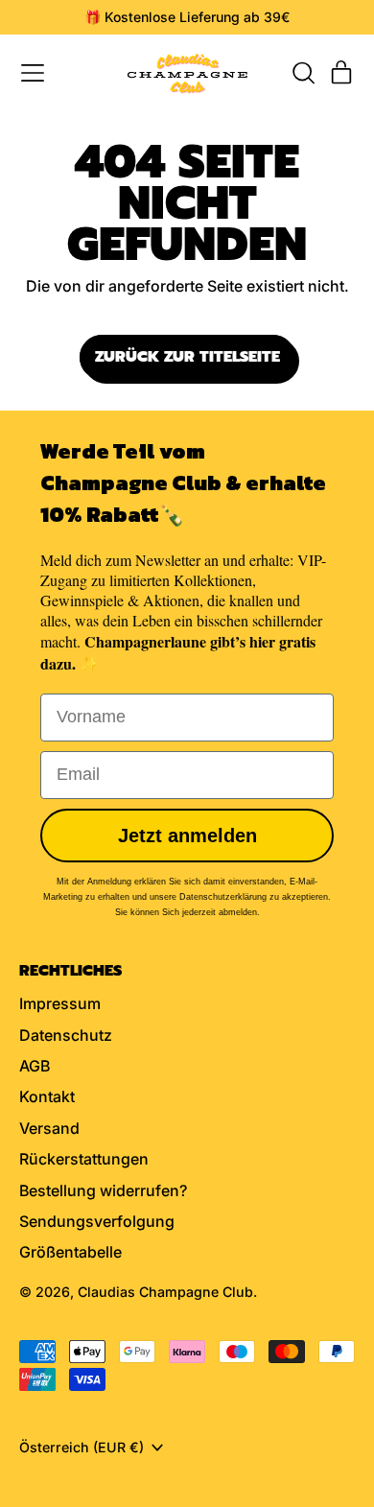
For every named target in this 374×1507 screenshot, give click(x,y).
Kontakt (47, 1096)
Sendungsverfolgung (97, 1221)
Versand (49, 1128)
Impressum (60, 1003)
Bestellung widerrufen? (103, 1190)
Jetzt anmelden (187, 835)
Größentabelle (70, 1251)
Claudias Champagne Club (165, 1291)
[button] (303, 72)
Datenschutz (65, 1035)
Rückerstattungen (84, 1158)
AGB (34, 1065)
